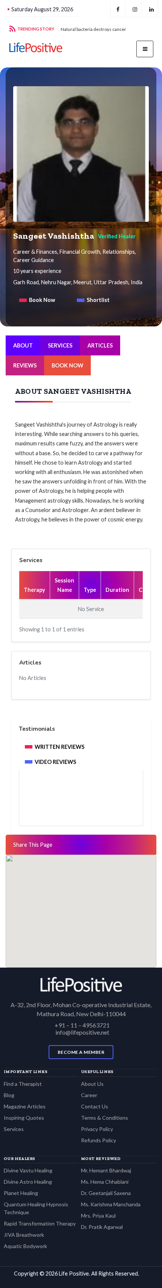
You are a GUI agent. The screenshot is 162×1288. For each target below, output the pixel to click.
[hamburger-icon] (144, 49)
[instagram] (135, 9)
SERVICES (60, 345)
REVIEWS (25, 365)
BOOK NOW (67, 365)
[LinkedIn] (151, 9)
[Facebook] (117, 9)
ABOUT (23, 345)
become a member (81, 1052)
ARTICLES (100, 345)
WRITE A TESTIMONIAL (81, 804)
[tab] (37, 300)
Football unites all (78, 29)
